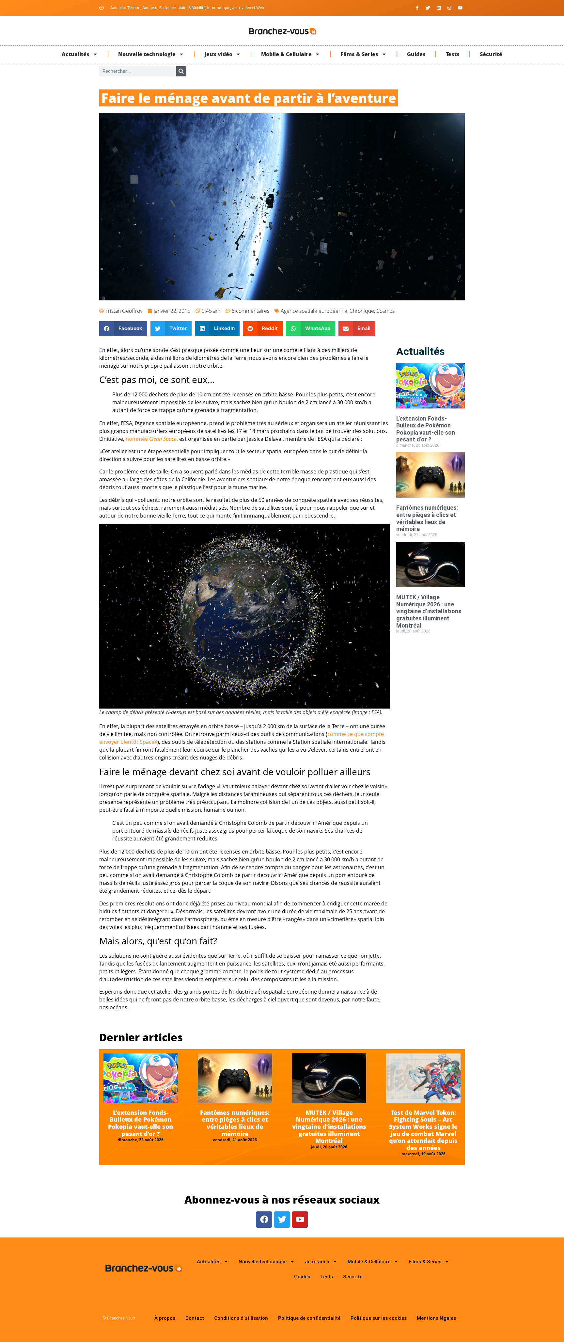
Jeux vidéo (218, 54)
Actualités (75, 54)
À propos (164, 1318)
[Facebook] (264, 1219)
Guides (416, 54)
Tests (453, 54)
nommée (151, 438)
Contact (194, 1318)
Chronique (362, 310)
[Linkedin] (438, 7)
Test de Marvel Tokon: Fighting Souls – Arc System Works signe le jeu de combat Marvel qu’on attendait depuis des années (423, 1130)
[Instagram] (449, 7)
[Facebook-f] (417, 7)
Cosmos (385, 310)
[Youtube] (460, 7)
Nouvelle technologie (147, 54)
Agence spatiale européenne (314, 310)
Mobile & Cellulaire (286, 54)
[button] (123, 328)
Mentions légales (436, 1318)
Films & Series (359, 54)
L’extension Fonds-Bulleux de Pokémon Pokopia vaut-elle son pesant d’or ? (425, 429)
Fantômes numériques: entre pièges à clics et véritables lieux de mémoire (427, 518)
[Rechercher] (181, 71)
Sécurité (491, 54)
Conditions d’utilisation (241, 1318)
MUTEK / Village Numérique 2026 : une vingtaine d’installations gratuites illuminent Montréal (429, 611)
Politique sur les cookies (379, 1318)
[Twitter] (427, 7)
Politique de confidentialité (309, 1318)
